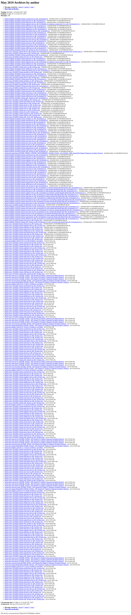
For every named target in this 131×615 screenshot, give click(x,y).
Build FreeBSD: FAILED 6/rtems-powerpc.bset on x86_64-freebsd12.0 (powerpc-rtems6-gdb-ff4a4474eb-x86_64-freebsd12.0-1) (44, 210)
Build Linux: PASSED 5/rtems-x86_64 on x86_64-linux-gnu (23, 117)
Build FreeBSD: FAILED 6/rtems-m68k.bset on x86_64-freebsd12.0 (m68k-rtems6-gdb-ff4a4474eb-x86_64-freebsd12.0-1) (42, 198)
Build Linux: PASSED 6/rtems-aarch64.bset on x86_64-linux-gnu (25, 205)
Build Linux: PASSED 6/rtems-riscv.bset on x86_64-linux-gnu (24, 515)
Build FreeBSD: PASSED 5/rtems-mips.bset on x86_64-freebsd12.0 (25, 74)
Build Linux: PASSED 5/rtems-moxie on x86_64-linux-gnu (23, 105)
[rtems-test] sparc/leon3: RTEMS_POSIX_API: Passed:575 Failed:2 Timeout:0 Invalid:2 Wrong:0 (34, 442)
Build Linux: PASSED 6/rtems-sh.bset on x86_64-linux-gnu (23, 516)
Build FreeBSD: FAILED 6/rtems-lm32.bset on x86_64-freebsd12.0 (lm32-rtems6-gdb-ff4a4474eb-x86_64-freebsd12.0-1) (42, 196)
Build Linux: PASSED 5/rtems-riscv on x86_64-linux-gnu (22, 110)
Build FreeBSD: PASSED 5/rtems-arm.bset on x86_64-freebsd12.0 (25, 58)
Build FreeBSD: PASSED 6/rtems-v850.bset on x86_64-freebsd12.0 (26, 48)
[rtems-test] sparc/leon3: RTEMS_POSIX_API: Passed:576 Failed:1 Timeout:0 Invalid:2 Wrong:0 (34, 279)
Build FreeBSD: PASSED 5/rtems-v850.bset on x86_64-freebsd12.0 (26, 96)
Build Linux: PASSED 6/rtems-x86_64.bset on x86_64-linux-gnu (25, 523)
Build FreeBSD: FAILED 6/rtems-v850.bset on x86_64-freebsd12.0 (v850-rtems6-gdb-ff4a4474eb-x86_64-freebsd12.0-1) (42, 218)
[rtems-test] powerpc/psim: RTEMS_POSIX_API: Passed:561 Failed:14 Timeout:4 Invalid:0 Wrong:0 (36, 280)
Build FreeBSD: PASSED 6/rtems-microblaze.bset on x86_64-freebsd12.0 (27, 31)
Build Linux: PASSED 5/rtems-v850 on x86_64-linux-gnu (22, 115)
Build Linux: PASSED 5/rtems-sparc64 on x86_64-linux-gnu (23, 113)
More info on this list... (12, 9)
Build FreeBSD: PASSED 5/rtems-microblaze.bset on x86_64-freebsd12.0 (27, 70)
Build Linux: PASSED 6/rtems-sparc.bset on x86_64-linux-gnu (24, 518)
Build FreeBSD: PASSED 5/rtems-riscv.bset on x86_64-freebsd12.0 (25, 89)
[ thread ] (20, 7)
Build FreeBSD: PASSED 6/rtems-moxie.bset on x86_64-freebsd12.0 (26, 34)
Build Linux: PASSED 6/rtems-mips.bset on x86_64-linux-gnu (24, 234)
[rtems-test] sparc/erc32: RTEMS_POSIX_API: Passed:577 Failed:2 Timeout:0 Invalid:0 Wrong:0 (34, 439)
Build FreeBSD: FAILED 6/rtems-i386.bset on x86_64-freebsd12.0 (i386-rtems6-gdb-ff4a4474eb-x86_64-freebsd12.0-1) (42, 194)
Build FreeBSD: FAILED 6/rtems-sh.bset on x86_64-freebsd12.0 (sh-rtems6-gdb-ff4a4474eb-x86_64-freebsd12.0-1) (40, 213)
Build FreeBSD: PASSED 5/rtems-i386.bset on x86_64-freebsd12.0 (25, 63)
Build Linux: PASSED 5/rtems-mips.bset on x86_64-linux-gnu (24, 256)
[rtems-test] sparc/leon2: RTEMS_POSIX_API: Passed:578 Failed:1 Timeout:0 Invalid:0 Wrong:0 (34, 277)
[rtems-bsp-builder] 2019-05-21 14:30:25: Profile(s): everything (24, 447)
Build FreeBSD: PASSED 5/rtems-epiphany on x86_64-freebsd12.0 (25, 118)
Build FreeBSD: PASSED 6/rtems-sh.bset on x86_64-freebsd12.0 (25, 43)
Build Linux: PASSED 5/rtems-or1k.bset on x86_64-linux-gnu (24, 261)
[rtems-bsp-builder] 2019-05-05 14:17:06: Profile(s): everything (24, 241)
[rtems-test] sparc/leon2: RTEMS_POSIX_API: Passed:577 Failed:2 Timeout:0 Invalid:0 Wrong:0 (34, 441)
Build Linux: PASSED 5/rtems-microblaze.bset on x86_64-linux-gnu (26, 255)
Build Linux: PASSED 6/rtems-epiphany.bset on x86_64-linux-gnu (25, 225)
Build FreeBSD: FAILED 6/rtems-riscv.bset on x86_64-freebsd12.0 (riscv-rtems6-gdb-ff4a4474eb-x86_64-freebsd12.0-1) (42, 211)
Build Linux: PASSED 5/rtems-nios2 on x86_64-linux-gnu (23, 106)
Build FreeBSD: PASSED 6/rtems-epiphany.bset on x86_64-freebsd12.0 (27, 125)
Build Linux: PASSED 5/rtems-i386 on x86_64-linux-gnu (22, 84)
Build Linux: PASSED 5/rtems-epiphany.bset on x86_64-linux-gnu (25, 248)
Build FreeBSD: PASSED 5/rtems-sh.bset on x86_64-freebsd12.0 (25, 91)
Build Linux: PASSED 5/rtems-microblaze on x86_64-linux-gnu (24, 101)
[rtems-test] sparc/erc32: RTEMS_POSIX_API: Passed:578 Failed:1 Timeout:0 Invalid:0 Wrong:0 (34, 275)
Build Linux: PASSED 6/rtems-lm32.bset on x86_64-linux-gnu (24, 229)
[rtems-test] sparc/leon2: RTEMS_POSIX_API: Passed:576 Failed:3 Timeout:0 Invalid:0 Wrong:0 (34, 320)
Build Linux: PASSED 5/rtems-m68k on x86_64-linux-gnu (23, 100)
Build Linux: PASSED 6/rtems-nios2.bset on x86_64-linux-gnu (24, 237)
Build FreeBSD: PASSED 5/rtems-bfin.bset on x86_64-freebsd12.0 (25, 60)
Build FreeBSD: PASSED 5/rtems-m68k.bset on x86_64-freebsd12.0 (26, 69)
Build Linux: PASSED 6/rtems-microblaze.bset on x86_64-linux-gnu (26, 232)
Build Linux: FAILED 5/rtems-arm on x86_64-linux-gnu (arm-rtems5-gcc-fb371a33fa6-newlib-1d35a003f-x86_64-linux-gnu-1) (44, 51)
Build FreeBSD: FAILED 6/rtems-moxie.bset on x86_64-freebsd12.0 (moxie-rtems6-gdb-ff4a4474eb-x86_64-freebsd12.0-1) (43, 203)
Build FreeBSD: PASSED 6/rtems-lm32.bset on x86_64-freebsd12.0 (26, 27)
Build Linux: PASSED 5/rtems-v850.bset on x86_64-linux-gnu (24, 272)
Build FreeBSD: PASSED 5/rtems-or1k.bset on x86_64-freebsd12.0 (25, 82)
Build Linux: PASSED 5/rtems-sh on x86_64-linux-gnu (22, 112)
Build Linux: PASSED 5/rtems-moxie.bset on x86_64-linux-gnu (24, 258)
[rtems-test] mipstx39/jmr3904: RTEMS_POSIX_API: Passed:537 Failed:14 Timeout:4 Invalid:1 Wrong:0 (37, 325)
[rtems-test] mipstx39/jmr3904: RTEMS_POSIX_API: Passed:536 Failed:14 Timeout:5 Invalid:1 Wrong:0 (37, 282)
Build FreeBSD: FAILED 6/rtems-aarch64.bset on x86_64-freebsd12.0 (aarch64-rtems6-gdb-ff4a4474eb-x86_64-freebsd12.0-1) (44, 187)
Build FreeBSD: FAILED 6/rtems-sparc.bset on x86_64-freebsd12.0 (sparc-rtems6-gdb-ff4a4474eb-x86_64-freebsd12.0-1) (42, 215)
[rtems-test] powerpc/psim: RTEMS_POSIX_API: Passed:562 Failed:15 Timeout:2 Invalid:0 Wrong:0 (36, 444)
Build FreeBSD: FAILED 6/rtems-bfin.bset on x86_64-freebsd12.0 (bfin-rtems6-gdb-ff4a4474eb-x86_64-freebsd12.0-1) (41, 191)
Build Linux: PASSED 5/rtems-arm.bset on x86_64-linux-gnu (23, 244)
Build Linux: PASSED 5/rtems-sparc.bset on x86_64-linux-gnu (24, 268)
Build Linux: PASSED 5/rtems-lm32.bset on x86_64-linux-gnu (24, 251)
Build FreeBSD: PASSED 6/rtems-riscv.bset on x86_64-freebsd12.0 (25, 41)
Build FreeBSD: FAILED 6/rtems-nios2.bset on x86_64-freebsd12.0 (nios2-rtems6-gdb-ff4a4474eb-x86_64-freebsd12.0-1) (42, 206)
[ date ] (32, 7)
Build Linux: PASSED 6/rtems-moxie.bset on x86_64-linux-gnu (24, 236)
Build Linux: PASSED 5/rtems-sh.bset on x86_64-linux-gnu (23, 267)
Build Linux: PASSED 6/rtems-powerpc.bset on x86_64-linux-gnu (25, 513)
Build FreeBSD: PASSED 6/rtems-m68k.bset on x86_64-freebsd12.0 (26, 29)
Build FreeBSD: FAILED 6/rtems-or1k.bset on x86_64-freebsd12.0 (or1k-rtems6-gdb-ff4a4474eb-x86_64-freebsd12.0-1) (42, 208)
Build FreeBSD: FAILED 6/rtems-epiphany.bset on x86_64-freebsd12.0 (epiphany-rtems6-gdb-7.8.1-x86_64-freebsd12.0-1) (42, 24)
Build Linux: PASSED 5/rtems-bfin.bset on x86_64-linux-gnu (24, 246)
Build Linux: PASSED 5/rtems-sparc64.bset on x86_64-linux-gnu (25, 270)
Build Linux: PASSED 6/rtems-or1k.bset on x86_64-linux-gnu (24, 239)
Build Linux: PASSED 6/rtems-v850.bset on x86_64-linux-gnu (24, 521)
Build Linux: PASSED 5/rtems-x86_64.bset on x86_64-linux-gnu (25, 273)
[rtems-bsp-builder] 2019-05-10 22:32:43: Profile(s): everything (24, 370)
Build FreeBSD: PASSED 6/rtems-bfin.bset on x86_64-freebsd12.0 (25, 22)
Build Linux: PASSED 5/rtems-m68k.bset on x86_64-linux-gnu (24, 253)
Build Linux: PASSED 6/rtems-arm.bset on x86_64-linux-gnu (23, 220)
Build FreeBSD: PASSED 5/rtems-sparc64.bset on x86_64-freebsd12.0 (26, 94)
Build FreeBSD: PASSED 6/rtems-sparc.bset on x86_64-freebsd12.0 (26, 44)
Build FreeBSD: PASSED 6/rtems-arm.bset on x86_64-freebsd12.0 (25, 20)
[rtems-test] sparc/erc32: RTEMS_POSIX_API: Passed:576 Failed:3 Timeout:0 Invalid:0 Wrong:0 (34, 318)
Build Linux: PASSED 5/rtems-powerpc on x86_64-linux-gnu (24, 57)
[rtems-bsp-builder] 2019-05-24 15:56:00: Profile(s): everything (24, 490)
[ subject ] (27, 7)
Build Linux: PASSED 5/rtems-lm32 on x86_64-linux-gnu (22, 87)
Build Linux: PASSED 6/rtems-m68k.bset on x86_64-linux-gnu (24, 230)
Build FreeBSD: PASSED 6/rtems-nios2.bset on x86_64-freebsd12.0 (26, 36)
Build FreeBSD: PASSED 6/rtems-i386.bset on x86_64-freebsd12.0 (25, 26)
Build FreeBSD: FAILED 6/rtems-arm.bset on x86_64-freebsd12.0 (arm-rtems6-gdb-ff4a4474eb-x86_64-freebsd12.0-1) (41, 189)
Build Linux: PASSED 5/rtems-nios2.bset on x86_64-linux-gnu (24, 260)
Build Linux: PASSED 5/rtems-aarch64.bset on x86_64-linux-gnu (25, 242)
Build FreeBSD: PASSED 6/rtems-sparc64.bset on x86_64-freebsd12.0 (26, 46)
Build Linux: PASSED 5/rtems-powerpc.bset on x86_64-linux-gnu (25, 263)
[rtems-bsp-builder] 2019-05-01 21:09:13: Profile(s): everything (24, 284)
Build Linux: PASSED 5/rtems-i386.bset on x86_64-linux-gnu (24, 249)
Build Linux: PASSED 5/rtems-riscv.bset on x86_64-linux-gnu (24, 265)
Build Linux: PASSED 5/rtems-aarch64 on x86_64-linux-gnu (23, 72)
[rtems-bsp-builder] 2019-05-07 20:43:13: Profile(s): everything (24, 327)
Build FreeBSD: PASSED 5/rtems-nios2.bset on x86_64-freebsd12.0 (26, 79)
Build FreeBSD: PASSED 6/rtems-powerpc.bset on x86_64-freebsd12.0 (27, 39)
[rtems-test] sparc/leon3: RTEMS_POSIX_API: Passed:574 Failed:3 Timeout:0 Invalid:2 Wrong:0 (34, 322)
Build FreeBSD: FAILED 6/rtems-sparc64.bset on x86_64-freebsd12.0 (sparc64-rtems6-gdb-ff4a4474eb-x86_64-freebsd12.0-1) (44, 217)
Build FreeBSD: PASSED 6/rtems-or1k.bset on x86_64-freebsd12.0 (25, 38)
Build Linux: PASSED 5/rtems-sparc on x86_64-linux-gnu (23, 67)
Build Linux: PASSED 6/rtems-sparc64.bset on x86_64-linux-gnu (25, 520)
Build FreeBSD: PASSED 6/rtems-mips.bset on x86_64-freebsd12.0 (25, 32)
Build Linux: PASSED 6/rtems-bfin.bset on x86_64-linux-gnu (24, 224)
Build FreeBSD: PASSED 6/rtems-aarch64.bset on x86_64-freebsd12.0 (26, 19)
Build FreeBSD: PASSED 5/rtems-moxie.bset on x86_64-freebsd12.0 (26, 75)
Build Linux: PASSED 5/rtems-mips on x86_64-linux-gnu (22, 103)
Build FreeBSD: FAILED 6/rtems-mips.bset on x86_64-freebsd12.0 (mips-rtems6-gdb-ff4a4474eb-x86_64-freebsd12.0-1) (42, 201)
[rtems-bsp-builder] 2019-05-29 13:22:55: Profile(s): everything (24, 566)
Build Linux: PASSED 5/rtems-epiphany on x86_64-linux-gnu (24, 81)
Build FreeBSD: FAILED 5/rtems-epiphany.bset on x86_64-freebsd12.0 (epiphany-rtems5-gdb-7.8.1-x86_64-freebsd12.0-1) (42, 62)
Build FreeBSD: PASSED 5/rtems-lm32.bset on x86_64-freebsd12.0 (26, 65)
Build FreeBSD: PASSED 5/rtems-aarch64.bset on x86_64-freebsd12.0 (26, 55)
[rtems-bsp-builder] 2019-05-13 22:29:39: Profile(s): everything (24, 404)
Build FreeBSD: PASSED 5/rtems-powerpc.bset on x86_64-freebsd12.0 (27, 86)
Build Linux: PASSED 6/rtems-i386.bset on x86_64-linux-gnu (24, 227)
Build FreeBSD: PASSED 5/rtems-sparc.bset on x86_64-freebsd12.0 (26, 93)
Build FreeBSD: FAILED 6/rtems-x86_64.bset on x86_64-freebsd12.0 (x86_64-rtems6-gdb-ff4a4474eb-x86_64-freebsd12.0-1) (43, 222)
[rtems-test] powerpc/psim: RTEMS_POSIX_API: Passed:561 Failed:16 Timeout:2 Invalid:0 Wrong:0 (36, 323)
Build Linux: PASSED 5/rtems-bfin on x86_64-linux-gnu (22, 77)
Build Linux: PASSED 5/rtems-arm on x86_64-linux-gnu (22, 53)
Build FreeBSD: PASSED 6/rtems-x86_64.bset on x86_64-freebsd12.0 (26, 50)
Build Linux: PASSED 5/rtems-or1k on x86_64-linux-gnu (22, 108)
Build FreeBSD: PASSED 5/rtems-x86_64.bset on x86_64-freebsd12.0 (26, 98)
